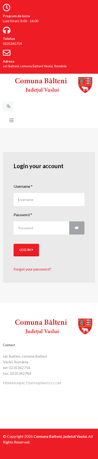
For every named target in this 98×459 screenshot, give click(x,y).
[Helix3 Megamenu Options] (11, 120)
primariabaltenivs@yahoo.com (32, 383)
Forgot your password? (32, 269)
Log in (25, 250)
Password (23, 214)
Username (23, 186)
